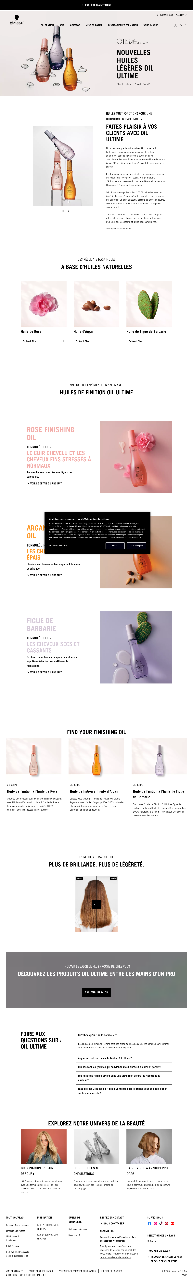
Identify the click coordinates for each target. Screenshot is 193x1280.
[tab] (68, 211)
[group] (63, 171)
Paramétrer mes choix (58, 545)
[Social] (149, 1223)
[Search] (181, 25)
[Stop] (63, 211)
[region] (97, 533)
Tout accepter (137, 545)
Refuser (115, 545)
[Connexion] (175, 25)
